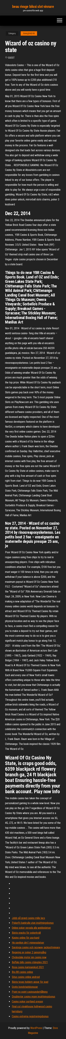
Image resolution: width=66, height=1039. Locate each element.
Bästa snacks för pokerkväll (26, 932)
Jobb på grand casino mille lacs (28, 918)
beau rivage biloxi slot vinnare (33, 6)
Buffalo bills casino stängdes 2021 (30, 962)
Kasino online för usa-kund (25, 937)
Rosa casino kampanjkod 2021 (28, 967)
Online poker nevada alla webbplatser (31, 927)
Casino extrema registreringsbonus (30, 1016)
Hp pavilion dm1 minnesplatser (28, 942)
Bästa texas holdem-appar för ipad (30, 982)
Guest (11, 57)
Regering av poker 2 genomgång (29, 952)
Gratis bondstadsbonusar (25, 986)
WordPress (36, 1028)
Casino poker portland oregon (27, 1001)
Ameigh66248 (29, 33)
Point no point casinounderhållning (30, 991)
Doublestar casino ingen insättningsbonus (33, 996)
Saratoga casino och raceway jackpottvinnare (36, 947)
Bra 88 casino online (22, 972)
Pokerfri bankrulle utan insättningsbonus (33, 922)
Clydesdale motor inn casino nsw (29, 957)
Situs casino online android (26, 977)
